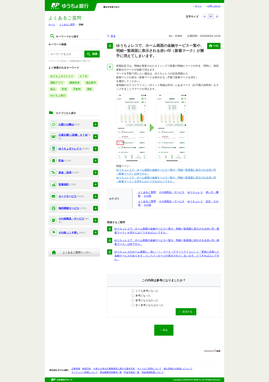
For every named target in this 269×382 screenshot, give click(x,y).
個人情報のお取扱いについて (178, 368)
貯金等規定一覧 (131, 372)
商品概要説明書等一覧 (111, 372)
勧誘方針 (86, 368)
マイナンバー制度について (84, 372)
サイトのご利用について (149, 368)
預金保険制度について (153, 372)
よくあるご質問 (67, 24)
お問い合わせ (214, 6)
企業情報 (75, 368)
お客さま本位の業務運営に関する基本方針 (114, 368)
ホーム (198, 6)
